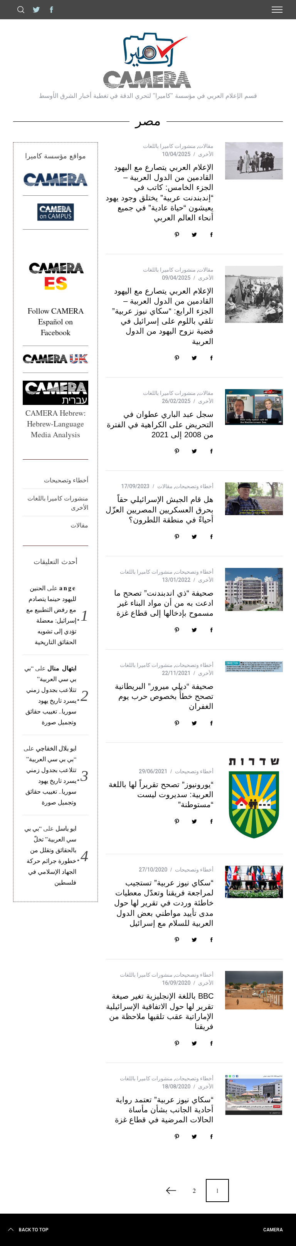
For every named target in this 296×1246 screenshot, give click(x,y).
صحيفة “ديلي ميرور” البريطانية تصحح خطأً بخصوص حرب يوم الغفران (164, 696)
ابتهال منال (61, 667)
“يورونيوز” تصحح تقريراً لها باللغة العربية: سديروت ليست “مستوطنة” (161, 794)
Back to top (34, 1230)
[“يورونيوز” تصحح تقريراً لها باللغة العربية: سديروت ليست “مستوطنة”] (254, 798)
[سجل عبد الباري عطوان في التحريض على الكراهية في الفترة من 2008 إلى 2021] (254, 407)
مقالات (206, 146)
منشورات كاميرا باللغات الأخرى (57, 502)
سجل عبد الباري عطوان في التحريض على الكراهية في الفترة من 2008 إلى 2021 (160, 424)
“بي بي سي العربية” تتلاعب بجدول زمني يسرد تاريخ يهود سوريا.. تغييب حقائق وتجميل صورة (50, 780)
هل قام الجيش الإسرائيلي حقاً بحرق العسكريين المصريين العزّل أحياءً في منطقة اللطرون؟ (160, 509)
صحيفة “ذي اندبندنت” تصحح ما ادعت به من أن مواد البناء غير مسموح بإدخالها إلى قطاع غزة (164, 603)
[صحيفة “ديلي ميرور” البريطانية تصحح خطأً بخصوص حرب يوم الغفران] (254, 666)
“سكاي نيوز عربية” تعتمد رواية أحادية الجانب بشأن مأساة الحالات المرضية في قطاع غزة (164, 1109)
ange (68, 587)
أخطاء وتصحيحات (194, 486)
